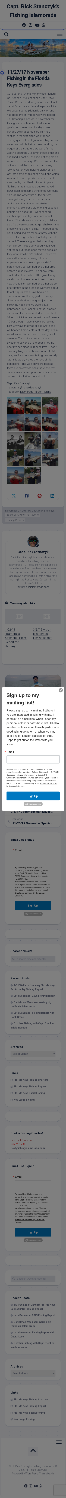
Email (10, 751)
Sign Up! (33, 796)
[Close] (61, 690)
